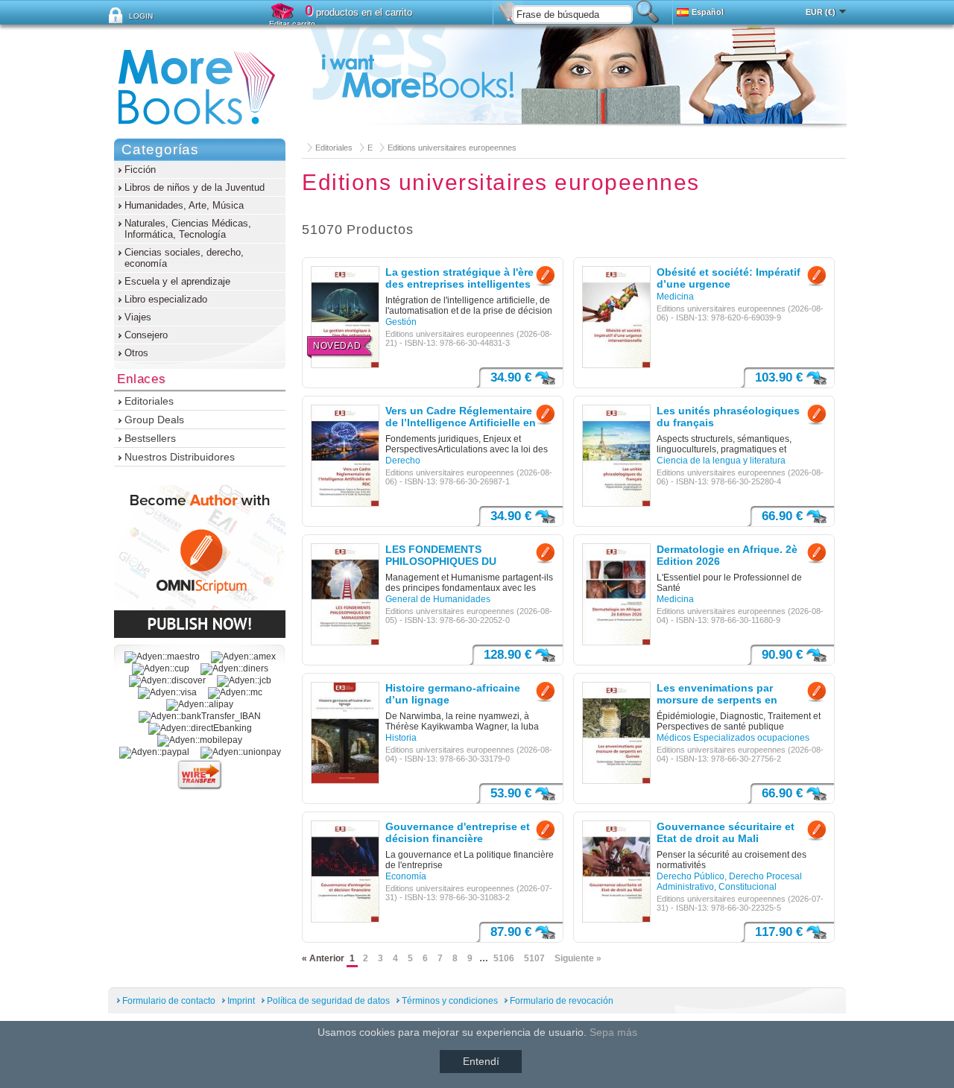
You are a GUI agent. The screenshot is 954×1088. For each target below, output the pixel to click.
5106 (503, 958)
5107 (534, 958)
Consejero (146, 335)
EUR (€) (820, 11)
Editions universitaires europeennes (452, 147)
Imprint (241, 1001)
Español (708, 11)
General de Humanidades (437, 599)
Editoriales (334, 147)
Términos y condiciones (450, 1001)
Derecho (402, 460)
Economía (405, 876)
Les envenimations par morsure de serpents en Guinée (717, 694)
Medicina (675, 296)
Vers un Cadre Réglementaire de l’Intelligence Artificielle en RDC (460, 417)
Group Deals (154, 420)
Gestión (401, 322)
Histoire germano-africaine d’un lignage (452, 694)
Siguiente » (578, 958)
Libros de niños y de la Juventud (194, 187)
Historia (401, 738)
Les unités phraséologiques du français (728, 416)
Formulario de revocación (561, 1001)
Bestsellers (150, 438)
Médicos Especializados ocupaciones (733, 738)
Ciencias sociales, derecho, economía (184, 258)
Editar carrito (292, 23)
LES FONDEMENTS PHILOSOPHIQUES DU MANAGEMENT (440, 556)
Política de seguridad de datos (328, 1001)
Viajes (137, 317)
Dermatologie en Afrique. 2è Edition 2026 (727, 555)
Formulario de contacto (168, 1001)
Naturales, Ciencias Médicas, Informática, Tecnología (187, 229)
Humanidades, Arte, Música (184, 205)
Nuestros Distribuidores (179, 457)
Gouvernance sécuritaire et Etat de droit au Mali (726, 832)
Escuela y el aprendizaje (177, 281)
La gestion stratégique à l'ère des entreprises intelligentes (459, 278)
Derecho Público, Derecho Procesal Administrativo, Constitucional (729, 881)
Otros (136, 352)
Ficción (140, 169)
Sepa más (613, 1032)
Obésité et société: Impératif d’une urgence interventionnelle (728, 278)
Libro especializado (165, 299)
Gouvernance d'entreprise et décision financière (457, 832)
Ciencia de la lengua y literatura (721, 460)
